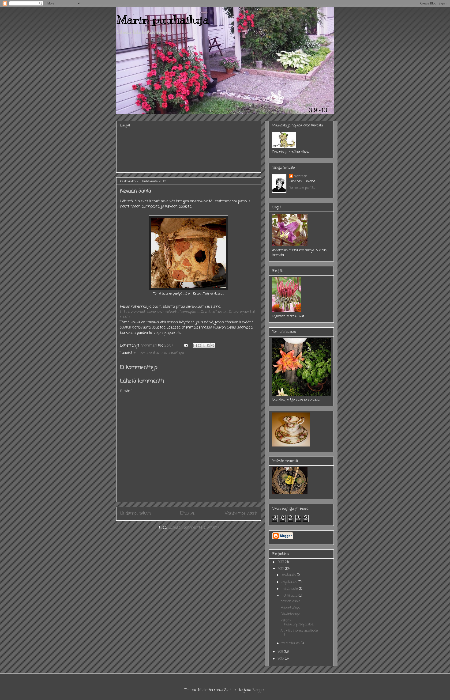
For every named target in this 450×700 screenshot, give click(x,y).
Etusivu (187, 513)
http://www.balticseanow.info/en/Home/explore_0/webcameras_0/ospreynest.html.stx (187, 314)
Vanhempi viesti (241, 513)
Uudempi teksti (135, 513)
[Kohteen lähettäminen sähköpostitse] (195, 345)
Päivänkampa (290, 607)
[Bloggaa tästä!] (199, 345)
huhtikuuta (290, 595)
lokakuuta (289, 575)
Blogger (258, 690)
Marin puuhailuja (162, 19)
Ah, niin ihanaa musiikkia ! (299, 632)
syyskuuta (289, 582)
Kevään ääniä (290, 601)
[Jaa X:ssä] (204, 345)
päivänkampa (172, 353)
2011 (281, 651)
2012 (281, 569)
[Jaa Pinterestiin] (212, 345)
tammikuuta (291, 643)
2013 (281, 562)
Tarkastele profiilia (302, 187)
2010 (281, 658)
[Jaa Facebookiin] (208, 345)
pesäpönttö (149, 353)
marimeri (300, 176)
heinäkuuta (290, 588)
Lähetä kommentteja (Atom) (194, 527)
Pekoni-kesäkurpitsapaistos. (297, 622)
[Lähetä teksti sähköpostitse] (185, 345)
